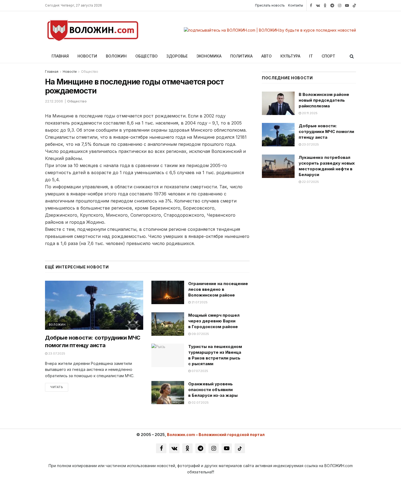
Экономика (209, 56)
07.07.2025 (199, 371)
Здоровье (177, 56)
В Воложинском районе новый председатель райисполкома (324, 100)
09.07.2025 (200, 334)
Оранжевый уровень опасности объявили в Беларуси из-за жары (213, 389)
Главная (60, 56)
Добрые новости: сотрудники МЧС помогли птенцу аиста (326, 131)
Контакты (295, 5)
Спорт (328, 56)
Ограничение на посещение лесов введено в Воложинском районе (218, 289)
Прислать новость (270, 5)
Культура (290, 56)
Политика (241, 56)
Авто (266, 56)
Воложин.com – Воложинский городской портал (216, 434)
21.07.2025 (199, 302)
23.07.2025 (56, 353)
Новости (87, 56)
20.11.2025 (309, 113)
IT (311, 56)
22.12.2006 (54, 101)
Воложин (116, 56)
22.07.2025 (310, 182)
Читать (56, 387)
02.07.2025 (200, 402)
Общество (146, 56)
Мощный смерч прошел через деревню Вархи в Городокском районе (214, 321)
